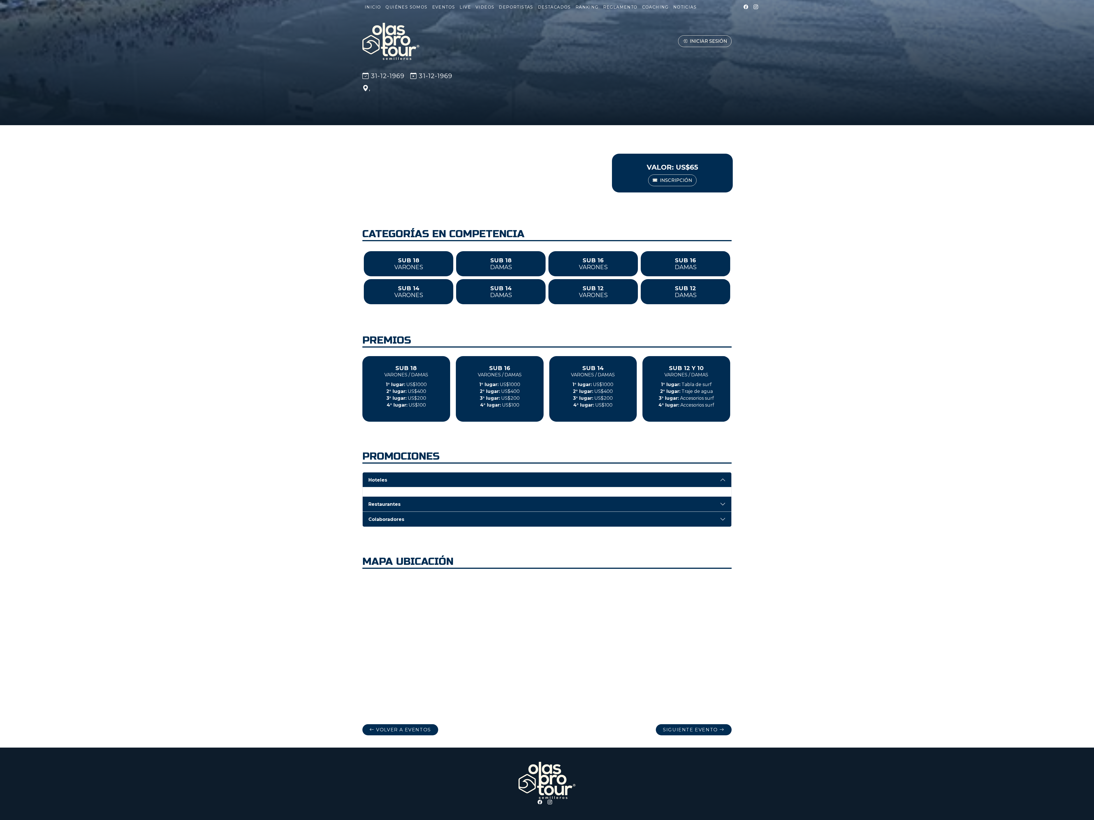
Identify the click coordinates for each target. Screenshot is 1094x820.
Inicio (373, 7)
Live (465, 7)
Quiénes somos (406, 7)
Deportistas (516, 7)
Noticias (685, 7)
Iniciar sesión (708, 41)
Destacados (554, 7)
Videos (484, 7)
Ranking (587, 7)
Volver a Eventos (403, 729)
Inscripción (675, 180)
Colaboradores (386, 519)
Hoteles (377, 480)
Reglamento (620, 7)
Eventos (443, 7)
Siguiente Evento (691, 729)
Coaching (655, 7)
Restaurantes (384, 504)
